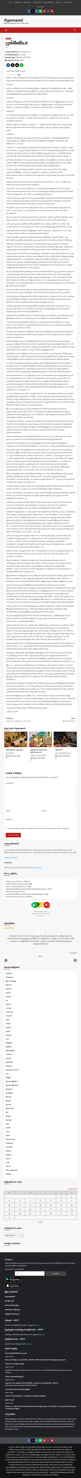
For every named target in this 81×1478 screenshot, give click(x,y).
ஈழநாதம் (8, 996)
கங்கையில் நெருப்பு (18, 1376)
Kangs (7, 1376)
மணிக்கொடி (9, 1143)
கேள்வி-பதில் (27, 2)
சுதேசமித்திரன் (10, 1050)
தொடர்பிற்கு (40, 7)
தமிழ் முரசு (9, 1066)
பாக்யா (8, 1131)
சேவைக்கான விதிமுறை (12, 1309)
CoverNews (45, 1475)
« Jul (40, 1222)
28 (51, 1213)
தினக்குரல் (9, 1089)
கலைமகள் (9, 1016)
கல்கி (7, 1019)
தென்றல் (8, 1116)
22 (61, 1209)
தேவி (7, 1124)
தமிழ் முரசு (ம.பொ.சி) (12, 1070)
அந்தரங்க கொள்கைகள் (12, 1314)
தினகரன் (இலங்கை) (12, 1085)
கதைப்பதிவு (17, 2)
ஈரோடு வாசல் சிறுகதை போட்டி (15, 891)
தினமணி (8, 1097)
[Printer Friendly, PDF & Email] (12, 711)
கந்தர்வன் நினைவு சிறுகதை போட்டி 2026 (19, 884)
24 (9, 1213)
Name (8, 811)
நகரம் (25, 1353)
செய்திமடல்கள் (9, 1301)
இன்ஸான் (9, 985)
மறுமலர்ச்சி (9, 1147)
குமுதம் (8, 1031)
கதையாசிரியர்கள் (48, 2)
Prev (5, 960)
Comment (10, 783)
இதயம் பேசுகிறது (11, 981)
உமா (7, 1000)
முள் (13, 1400)
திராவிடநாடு (10, 1108)
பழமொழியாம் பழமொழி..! (15, 750)
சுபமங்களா (9, 1054)
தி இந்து (8, 1077)
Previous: (19, 720)
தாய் (7, 1073)
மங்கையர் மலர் (10, 1139)
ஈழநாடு (8, 992)
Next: (69, 720)
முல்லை (8, 1158)
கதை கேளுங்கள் (10, 1296)
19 (30, 1209)
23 (72, 1209)
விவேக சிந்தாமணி (11, 1170)
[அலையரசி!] (65, 739)
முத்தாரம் (8, 1154)
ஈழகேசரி (8, 989)
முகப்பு (10, 2)
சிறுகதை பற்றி (37, 2)
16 (72, 1205)
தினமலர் (8, 1104)
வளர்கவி (11, 753)
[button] (6, 29)
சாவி (7, 1039)
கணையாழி (9, 1012)
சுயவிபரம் (58, 2)
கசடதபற (8, 1008)
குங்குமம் (8, 1027)
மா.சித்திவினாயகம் (64, 753)
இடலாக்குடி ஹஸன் (39, 755)
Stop (41, 956)
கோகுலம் (8, 1035)
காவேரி (8, 1023)
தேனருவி (9, 1120)
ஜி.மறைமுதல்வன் (24, 51)
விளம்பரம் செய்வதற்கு (12, 1305)
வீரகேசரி (8, 1174)
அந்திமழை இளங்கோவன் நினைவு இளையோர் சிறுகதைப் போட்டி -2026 (28, 889)
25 (20, 1213)
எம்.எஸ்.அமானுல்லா (24, 1389)
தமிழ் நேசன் (9, 1062)
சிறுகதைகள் (13, 20)
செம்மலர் (8, 1058)
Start (39, 956)
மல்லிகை (8, 1151)
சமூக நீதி (8, 38)
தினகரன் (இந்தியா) (12, 1081)
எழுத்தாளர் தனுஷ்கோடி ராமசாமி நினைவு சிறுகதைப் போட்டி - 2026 (27, 894)
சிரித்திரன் (9, 1043)
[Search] (74, 30)
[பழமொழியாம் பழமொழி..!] (15, 739)
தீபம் (7, 1112)
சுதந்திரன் (9, 1046)
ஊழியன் (8, 1004)
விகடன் (8, 1166)
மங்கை (8, 1135)
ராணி (7, 1162)
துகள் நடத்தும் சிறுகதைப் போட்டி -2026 (18, 886)
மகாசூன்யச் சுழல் (18, 1363)
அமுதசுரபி (9, 973)
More (37, 1325)
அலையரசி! (59, 750)
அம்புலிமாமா (10, 977)
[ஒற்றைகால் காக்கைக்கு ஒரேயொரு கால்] (40, 739)
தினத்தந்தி (9, 1093)
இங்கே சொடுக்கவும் (10, 857)
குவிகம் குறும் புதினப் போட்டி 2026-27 (18, 881)
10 (9, 1205)
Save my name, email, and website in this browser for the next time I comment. (38, 828)
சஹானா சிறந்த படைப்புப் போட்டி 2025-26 (19, 896)
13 (40, 1205)
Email (44, 811)
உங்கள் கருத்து (68, 2)
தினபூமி (8, 1100)
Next (75, 960)
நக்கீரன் (8, 1127)
